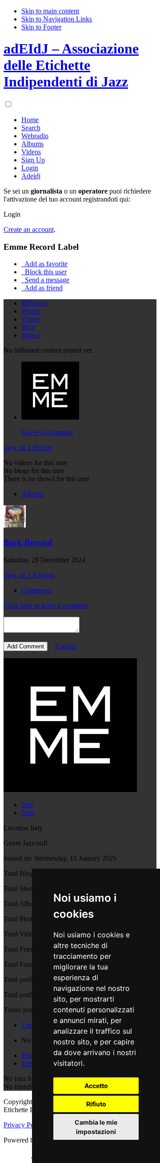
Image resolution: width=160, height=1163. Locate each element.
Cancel (65, 646)
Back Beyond (28, 542)
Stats (28, 813)
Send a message (46, 280)
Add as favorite (45, 264)
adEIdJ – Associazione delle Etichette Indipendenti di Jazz (71, 65)
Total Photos (21, 919)
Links (29, 1025)
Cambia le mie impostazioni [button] (96, 1126)
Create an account (29, 229)
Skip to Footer (41, 27)
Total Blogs (20, 873)
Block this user (45, 272)
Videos (31, 319)
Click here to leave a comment (46, 605)
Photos (30, 311)
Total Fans (18, 964)
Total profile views (30, 994)
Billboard (34, 303)
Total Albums (22, 903)
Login (12, 214)
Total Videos (21, 934)
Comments (36, 590)
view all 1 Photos (28, 447)
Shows (30, 335)
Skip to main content (50, 11)
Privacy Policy (24, 1125)
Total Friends (22, 949)
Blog (28, 327)
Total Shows (21, 888)
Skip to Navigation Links (56, 19)
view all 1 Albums (29, 575)
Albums (32, 494)
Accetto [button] (96, 1085)
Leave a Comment (47, 432)
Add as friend (43, 288)
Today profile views (32, 1010)
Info (27, 804)
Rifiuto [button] (96, 1104)
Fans (28, 1055)
